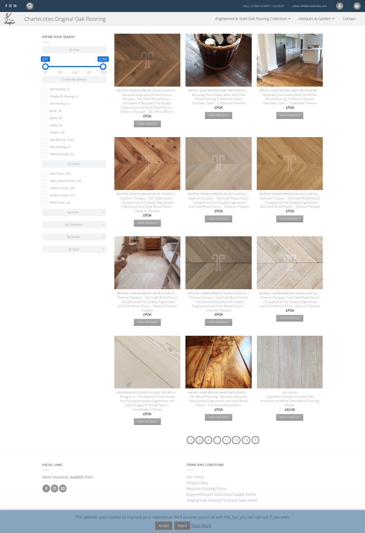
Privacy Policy (197, 482)
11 (226, 440)
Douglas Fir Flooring (64, 96)
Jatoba (56, 118)
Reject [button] (182, 525)
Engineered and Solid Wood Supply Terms (221, 494)
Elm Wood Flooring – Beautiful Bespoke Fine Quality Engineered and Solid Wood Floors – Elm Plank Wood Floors (218, 401)
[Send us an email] (15, 6)
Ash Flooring (60, 89)
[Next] (255, 440)
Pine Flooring (60, 147)
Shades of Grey (62, 195)
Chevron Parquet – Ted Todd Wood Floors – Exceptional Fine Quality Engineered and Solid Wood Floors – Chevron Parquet (218, 202)
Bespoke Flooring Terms (207, 488)
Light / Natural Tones (65, 181)
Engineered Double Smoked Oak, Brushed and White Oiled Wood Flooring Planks (290, 401)
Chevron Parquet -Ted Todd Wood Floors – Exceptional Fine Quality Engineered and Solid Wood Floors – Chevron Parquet (290, 301)
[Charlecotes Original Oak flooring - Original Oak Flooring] (10, 19)
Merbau (57, 132)
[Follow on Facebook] (6, 6)
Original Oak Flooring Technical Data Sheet (222, 500)
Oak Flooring (61, 139)
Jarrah (56, 111)
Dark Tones (60, 173)
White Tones (60, 202)
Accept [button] (163, 525)
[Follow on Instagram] (10, 6)
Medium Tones (62, 188)
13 (246, 440)
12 (236, 440)
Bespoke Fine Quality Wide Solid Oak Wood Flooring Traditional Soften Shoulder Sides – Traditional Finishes (218, 99)
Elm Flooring (60, 103)
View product (147, 124)
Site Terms (195, 477)
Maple (56, 125)
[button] (29, 6)
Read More (201, 525)
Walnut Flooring (61, 154)
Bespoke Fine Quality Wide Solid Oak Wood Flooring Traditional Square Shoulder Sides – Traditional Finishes (290, 99)
